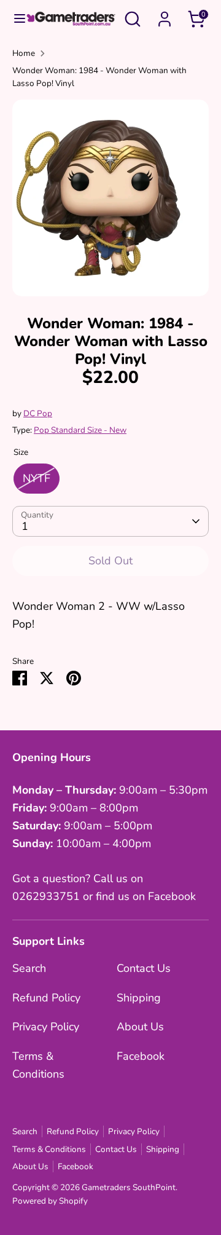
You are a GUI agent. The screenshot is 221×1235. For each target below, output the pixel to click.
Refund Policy (46, 997)
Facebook (141, 1056)
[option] (110, 198)
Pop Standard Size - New (80, 430)
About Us (140, 1026)
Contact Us (144, 968)
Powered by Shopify (50, 1201)
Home (23, 53)
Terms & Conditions (49, 1149)
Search (29, 968)
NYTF (36, 478)
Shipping (139, 997)
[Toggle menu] (13, 18)
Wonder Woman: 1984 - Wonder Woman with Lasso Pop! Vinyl (99, 77)
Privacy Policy (45, 1026)
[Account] (164, 15)
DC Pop (37, 413)
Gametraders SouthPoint (129, 1187)
